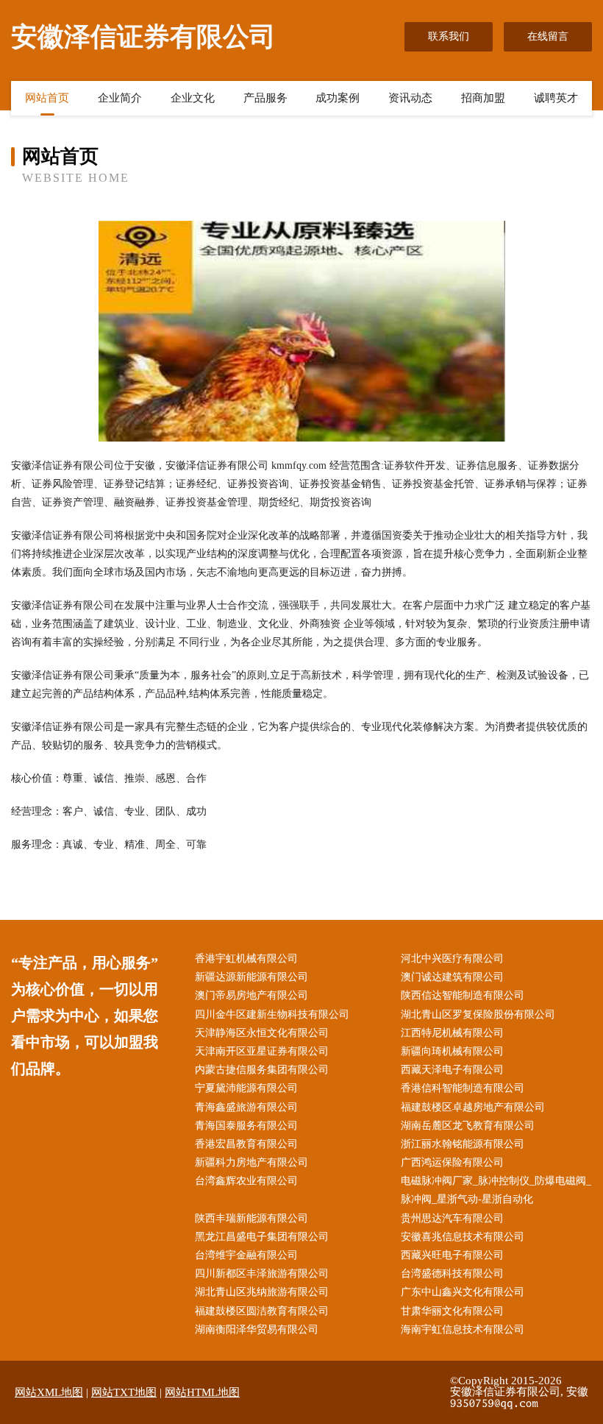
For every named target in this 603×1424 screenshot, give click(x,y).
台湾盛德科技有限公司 (452, 1273)
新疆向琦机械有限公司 (452, 1051)
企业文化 (193, 98)
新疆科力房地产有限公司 (251, 1162)
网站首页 (47, 98)
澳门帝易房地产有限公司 (251, 995)
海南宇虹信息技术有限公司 (462, 1329)
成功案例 (337, 98)
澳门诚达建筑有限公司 (452, 976)
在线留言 (547, 36)
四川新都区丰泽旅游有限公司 (262, 1273)
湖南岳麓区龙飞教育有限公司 (468, 1125)
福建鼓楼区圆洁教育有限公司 (262, 1311)
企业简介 (120, 98)
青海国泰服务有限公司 (246, 1125)
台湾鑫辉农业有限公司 (246, 1180)
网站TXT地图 (124, 1392)
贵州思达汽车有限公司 (452, 1218)
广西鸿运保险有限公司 (452, 1162)
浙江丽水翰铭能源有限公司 (462, 1144)
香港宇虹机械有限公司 (246, 958)
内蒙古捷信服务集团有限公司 (262, 1069)
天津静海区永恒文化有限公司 (262, 1032)
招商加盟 (483, 98)
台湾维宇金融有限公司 (246, 1255)
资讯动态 (410, 98)
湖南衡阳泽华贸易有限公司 (256, 1329)
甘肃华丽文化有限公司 (452, 1311)
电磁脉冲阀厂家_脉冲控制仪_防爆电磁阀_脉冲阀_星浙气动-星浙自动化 (496, 1190)
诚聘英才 (556, 98)
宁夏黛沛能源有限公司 (246, 1088)
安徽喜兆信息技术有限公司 (462, 1236)
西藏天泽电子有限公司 (452, 1069)
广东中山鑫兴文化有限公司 (462, 1291)
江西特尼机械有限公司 (452, 1032)
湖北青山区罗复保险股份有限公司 (478, 1014)
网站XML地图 (49, 1392)
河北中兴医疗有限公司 (452, 958)
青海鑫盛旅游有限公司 (246, 1107)
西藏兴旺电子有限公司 (452, 1255)
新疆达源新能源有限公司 (251, 976)
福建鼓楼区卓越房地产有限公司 (473, 1107)
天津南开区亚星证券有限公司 (262, 1051)
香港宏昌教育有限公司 (246, 1144)
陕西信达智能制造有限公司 (462, 995)
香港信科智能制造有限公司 (462, 1088)
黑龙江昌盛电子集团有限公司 (262, 1236)
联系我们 (448, 36)
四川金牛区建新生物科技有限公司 (272, 1014)
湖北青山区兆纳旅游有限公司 (262, 1291)
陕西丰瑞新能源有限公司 (251, 1218)
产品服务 (265, 98)
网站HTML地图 (202, 1392)
